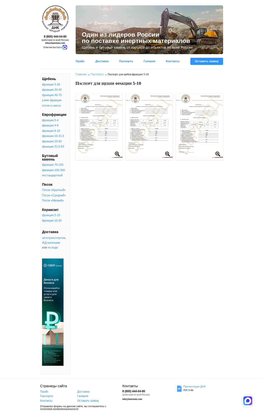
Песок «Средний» (54, 195)
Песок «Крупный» (54, 190)
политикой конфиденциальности (59, 408)
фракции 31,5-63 (53, 146)
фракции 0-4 (50, 120)
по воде (53, 247)
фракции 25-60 (52, 141)
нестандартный (52, 175)
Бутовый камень (50, 157)
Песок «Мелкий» (53, 200)
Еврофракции (54, 114)
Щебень (49, 79)
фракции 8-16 (51, 130)
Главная (81, 74)
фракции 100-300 (53, 170)
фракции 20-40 (52, 89)
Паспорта (126, 61)
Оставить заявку (207, 61)
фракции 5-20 (51, 84)
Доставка (102, 61)
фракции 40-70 (52, 95)
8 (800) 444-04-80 (55, 36)
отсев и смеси (51, 105)
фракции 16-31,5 (53, 136)
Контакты (173, 61)
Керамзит (50, 209)
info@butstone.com (55, 43)
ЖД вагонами (51, 242)
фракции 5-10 (51, 215)
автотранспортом (53, 237)
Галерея (149, 61)
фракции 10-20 (52, 220)
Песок (47, 184)
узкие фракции (52, 100)
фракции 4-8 (50, 125)
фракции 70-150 (52, 164)
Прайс (80, 61)
